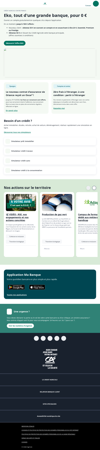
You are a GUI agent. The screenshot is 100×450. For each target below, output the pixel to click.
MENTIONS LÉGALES (28, 426)
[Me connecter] (96, 4)
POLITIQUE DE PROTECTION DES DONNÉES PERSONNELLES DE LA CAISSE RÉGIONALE (48, 434)
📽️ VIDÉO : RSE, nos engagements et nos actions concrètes (17, 217)
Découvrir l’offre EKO (14, 43)
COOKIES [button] (24, 442)
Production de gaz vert (54, 214)
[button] (3, 3)
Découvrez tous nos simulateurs (17, 132)
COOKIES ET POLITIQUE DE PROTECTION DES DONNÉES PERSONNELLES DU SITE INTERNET (50, 430)
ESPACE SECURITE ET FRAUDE (31, 438)
